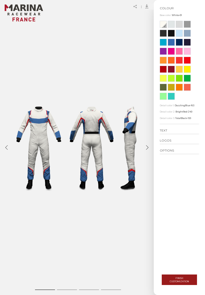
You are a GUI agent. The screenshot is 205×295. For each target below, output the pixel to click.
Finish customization (179, 280)
